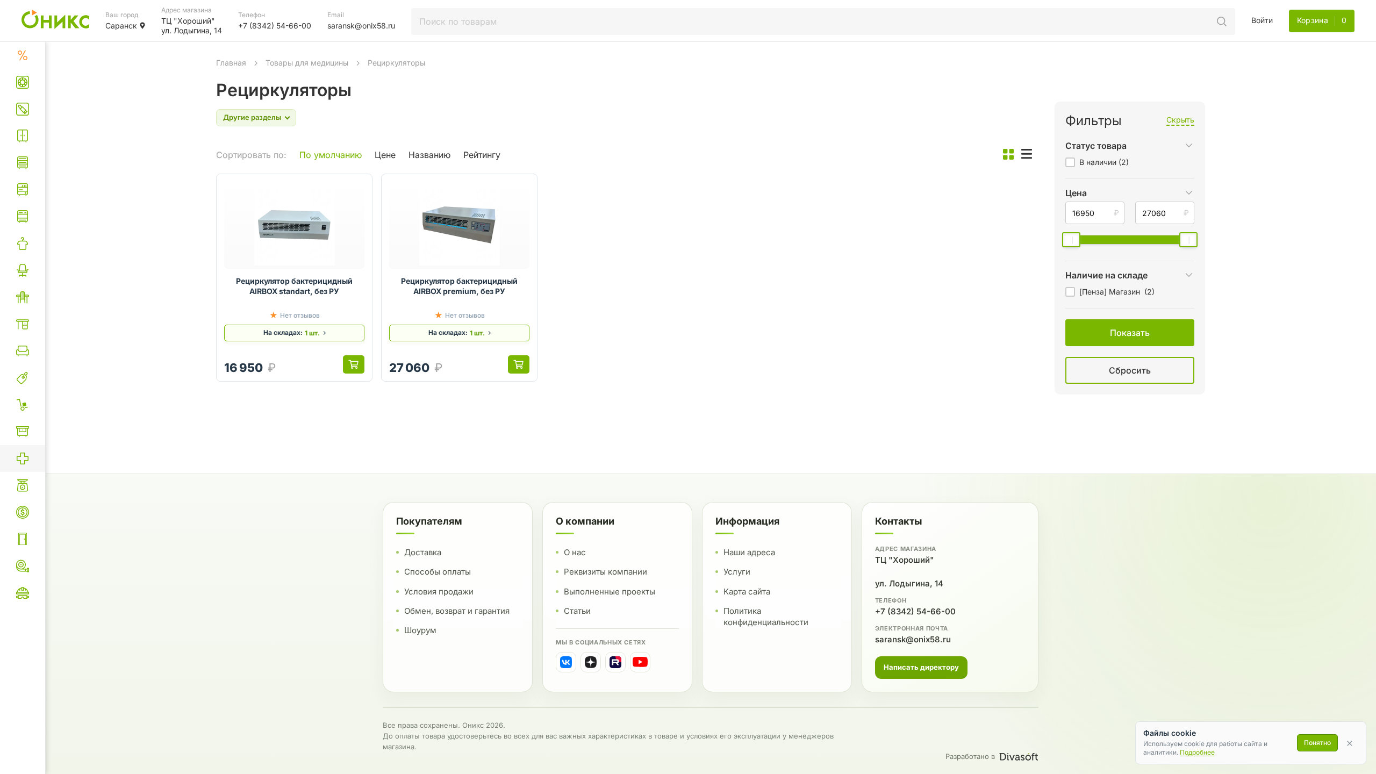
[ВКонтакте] (566, 662)
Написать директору (921, 667)
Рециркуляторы (396, 62)
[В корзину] (353, 364)
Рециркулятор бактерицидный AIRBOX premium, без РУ (459, 286)
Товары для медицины (307, 62)
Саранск (121, 25)
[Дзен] (590, 662)
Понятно (1317, 743)
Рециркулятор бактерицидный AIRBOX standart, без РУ (294, 286)
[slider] (1071, 239)
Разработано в (970, 756)
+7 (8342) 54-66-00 (915, 611)
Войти (1262, 20)
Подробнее (1197, 752)
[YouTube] (640, 662)
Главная (231, 62)
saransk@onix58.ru (913, 639)
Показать (1018, 383)
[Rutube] (615, 662)
